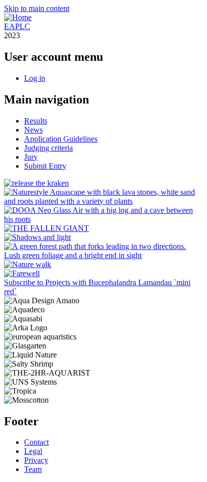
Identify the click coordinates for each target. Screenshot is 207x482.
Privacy (36, 460)
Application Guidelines (60, 139)
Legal (33, 451)
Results (35, 120)
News (33, 130)
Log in (34, 78)
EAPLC (17, 26)
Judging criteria (48, 148)
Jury (31, 157)
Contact (36, 442)
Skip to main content (36, 8)
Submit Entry (45, 166)
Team (33, 469)
